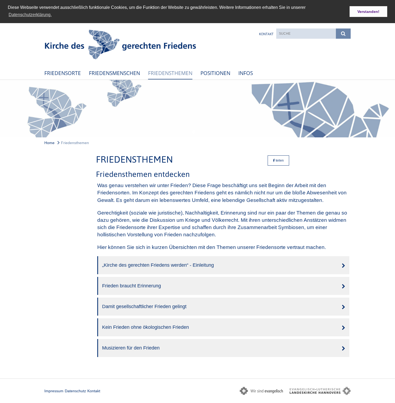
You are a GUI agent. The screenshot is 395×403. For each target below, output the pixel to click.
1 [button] (185, 132)
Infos (245, 73)
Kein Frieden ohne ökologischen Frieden (145, 327)
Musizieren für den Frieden (131, 348)
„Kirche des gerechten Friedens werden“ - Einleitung (158, 265)
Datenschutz (75, 391)
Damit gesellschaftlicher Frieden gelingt (144, 306)
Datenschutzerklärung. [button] (30, 14)
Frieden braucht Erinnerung (131, 285)
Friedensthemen (170, 73)
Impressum (53, 391)
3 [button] (201, 132)
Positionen (215, 73)
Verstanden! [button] (368, 11)
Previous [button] (7, 108)
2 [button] (193, 132)
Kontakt (266, 34)
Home (49, 143)
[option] (197, 108)
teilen (279, 160)
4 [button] (209, 132)
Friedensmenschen (114, 73)
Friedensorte (62, 73)
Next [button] (388, 108)
